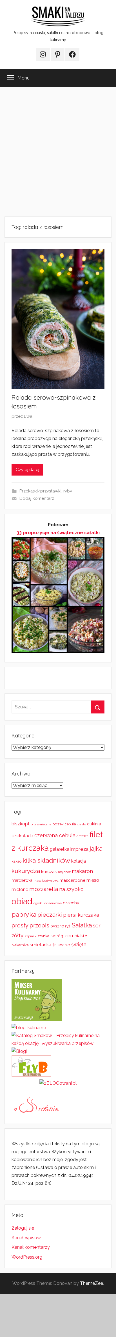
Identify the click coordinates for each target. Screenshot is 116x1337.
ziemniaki (74, 935)
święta (78, 944)
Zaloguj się (23, 1228)
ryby (67, 491)
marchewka (22, 880)
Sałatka (82, 925)
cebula (70, 824)
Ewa (28, 416)
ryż (67, 926)
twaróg (56, 936)
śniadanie (61, 944)
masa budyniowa (46, 880)
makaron (82, 871)
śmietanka (40, 944)
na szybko (71, 889)
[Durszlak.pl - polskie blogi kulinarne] (29, 1027)
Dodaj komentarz (36, 498)
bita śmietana (41, 824)
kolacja (78, 861)
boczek (58, 824)
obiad (22, 901)
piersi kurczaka (81, 915)
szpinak (30, 936)
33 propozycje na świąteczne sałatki (58, 532)
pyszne (57, 926)
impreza (79, 849)
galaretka (59, 849)
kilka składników (46, 860)
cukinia (94, 823)
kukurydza (26, 870)
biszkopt (21, 823)
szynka (43, 936)
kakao (16, 861)
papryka (24, 914)
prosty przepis (30, 925)
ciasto (81, 824)
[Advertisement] (58, 152)
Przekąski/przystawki (40, 491)
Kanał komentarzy (31, 1247)
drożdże (82, 836)
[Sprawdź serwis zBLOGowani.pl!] (58, 1083)
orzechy (71, 902)
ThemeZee (91, 1283)
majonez (64, 872)
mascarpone (72, 880)
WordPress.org (27, 1257)
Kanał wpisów (26, 1237)
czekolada (22, 835)
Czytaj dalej (27, 469)
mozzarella (43, 889)
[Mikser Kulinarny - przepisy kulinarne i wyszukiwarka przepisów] (37, 1019)
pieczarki (49, 914)
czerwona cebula (54, 835)
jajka (96, 848)
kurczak (49, 871)
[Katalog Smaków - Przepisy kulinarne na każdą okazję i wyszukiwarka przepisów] (58, 1043)
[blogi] (19, 1051)
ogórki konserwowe (48, 903)
